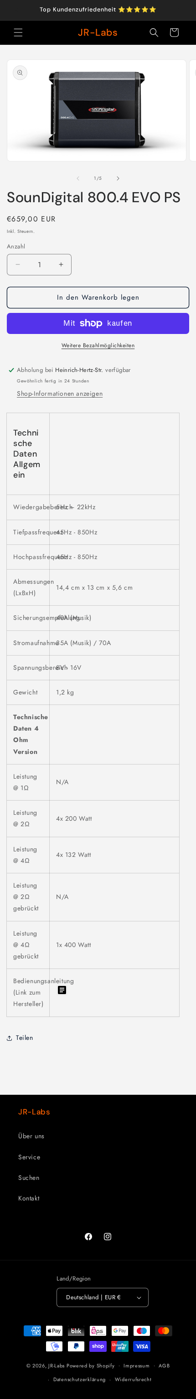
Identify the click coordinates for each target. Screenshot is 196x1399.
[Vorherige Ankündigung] (17, 10)
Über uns (31, 1136)
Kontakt (28, 1198)
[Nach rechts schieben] (118, 178)
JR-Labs (56, 1365)
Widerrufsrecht (133, 1379)
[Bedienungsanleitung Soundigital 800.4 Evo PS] (62, 995)
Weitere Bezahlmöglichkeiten (98, 345)
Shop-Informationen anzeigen (60, 393)
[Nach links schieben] (78, 178)
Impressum (137, 1365)
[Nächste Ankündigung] (179, 10)
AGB (164, 1365)
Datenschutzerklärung (79, 1379)
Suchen (29, 1177)
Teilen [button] (24, 1037)
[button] (18, 32)
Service (29, 1157)
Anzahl (16, 246)
